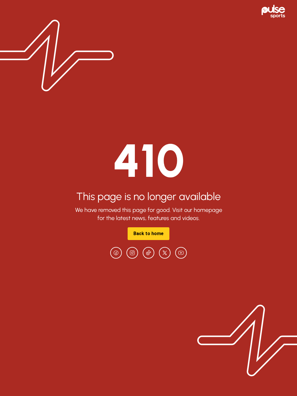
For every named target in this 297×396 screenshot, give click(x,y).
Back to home (148, 233)
